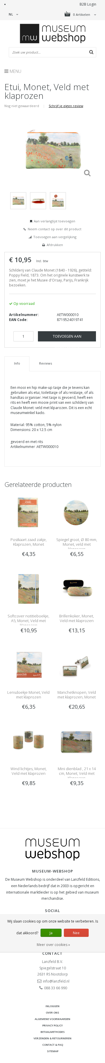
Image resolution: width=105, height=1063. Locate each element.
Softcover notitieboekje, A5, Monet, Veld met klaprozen (28, 620)
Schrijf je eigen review (66, 106)
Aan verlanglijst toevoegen (54, 221)
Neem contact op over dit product (54, 229)
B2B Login (88, 4)
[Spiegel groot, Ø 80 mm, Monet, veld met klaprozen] (76, 512)
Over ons (52, 1012)
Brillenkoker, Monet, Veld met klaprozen (76, 618)
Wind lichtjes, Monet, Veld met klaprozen (28, 771)
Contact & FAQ (52, 1045)
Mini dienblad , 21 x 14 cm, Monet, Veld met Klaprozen (77, 773)
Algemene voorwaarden (52, 1019)
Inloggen (53, 1006)
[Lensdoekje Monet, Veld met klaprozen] (28, 665)
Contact (52, 953)
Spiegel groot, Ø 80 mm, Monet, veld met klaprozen (76, 544)
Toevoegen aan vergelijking (54, 237)
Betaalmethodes (53, 1032)
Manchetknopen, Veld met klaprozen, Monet (76, 695)
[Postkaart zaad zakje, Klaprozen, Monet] (28, 512)
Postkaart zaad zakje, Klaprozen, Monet (28, 542)
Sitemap (52, 1051)
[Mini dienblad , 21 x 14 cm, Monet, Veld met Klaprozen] (76, 741)
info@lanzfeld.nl (56, 981)
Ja (51, 932)
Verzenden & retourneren (52, 1038)
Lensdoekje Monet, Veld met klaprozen (28, 695)
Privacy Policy (52, 1025)
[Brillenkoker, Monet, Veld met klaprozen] (76, 588)
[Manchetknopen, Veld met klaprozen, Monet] (76, 665)
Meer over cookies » (53, 944)
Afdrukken (55, 245)
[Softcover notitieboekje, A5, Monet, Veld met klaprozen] (28, 588)
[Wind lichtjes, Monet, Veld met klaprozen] (28, 741)
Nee (76, 932)
